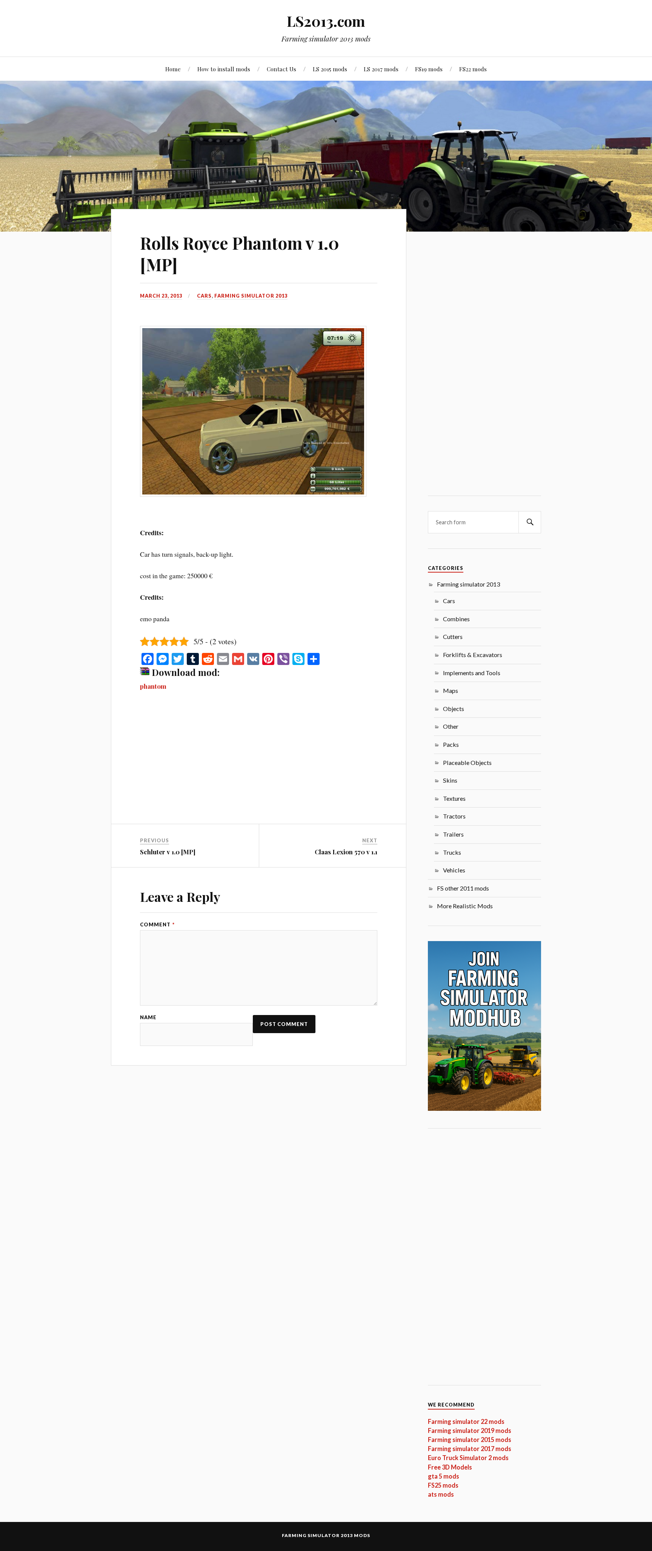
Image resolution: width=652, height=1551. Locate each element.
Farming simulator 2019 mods (469, 1430)
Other (450, 726)
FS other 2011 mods (463, 888)
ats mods (441, 1494)
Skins (450, 780)
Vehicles (454, 870)
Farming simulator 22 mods (466, 1421)
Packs (451, 744)
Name (148, 1017)
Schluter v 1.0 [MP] (167, 852)
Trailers (453, 834)
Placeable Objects (467, 762)
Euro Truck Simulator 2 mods (468, 1457)
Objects (453, 708)
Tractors (454, 816)
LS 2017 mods (381, 69)
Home (173, 69)
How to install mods (223, 69)
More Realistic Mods (465, 905)
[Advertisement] (258, 768)
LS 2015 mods (330, 69)
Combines (456, 618)
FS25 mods (443, 1485)
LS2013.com (326, 21)
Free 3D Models (450, 1467)
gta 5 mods (443, 1476)
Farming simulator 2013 (251, 296)
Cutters (453, 636)
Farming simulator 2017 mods (469, 1448)
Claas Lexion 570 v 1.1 (346, 852)
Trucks (452, 852)
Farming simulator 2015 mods (469, 1439)
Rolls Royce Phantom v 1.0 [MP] (239, 253)
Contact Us (281, 69)
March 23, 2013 (161, 296)
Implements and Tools (471, 672)
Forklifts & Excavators (472, 654)
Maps (450, 690)
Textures (454, 798)
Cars (204, 296)
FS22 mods (473, 69)
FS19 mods (429, 69)
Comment (157, 924)
